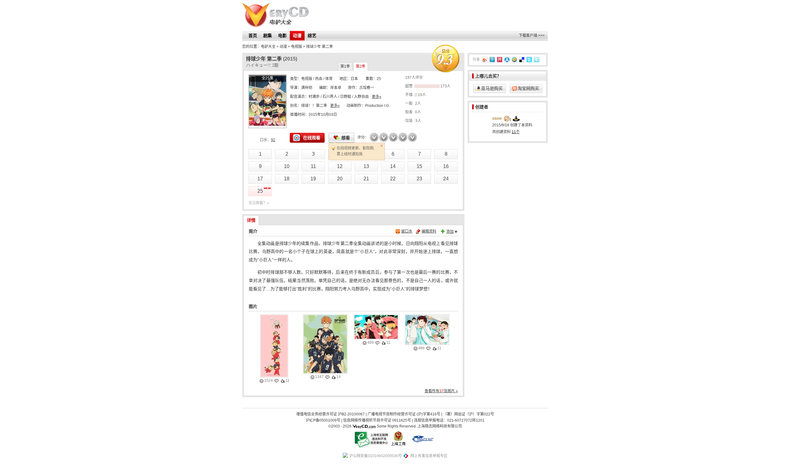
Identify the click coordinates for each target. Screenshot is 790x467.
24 (446, 178)
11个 (516, 132)
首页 (252, 35)
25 (260, 191)
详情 (251, 220)
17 (260, 178)
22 (393, 178)
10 (286, 166)
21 (366, 178)
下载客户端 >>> (532, 35)
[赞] (282, 381)
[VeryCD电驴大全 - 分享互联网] (275, 15)
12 (340, 166)
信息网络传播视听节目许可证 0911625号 (377, 420)
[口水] (276, 381)
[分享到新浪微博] (485, 60)
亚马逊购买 (492, 88)
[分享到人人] (507, 60)
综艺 (312, 35)
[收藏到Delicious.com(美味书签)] (522, 60)
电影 (282, 35)
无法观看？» (258, 203)
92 (273, 140)
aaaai (497, 118)
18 (286, 178)
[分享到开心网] (500, 60)
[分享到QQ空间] (514, 60)
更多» (376, 97)
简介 (253, 231)
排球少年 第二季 (319, 46)
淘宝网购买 (528, 88)
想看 (345, 137)
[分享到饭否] (529, 60)
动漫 (297, 35)
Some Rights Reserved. (397, 426)
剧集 (267, 35)
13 (366, 166)
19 (313, 178)
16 (446, 166)
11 (313, 166)
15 (419, 166)
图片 (253, 306)
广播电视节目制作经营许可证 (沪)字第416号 (404, 414)
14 (393, 166)
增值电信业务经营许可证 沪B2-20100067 (330, 414)
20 (340, 178)
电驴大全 (268, 46)
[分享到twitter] (537, 60)
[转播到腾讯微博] (492, 60)
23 (419, 178)
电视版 (306, 79)
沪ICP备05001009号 (323, 420)
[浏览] (261, 381)
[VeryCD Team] (364, 426)
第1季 (345, 66)
